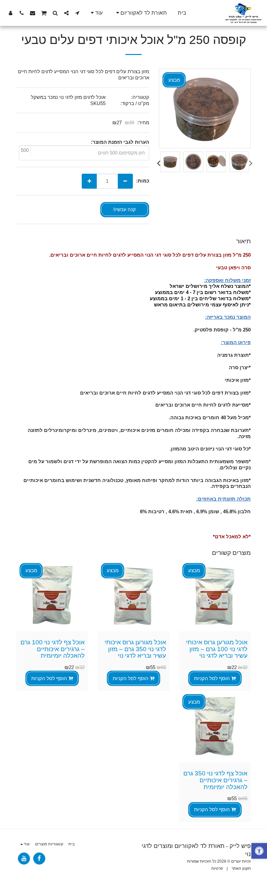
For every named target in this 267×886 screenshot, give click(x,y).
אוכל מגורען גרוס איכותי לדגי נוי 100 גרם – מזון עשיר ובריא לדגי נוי (216, 649)
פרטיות (217, 868)
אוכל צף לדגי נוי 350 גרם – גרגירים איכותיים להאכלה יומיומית (215, 780)
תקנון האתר (241, 868)
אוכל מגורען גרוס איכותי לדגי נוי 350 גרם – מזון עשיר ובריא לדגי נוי (135, 649)
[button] (140, 13)
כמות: (142, 180)
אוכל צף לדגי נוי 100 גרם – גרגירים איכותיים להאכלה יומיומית (53, 649)
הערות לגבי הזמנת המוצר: (120, 142)
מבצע (194, 570)
